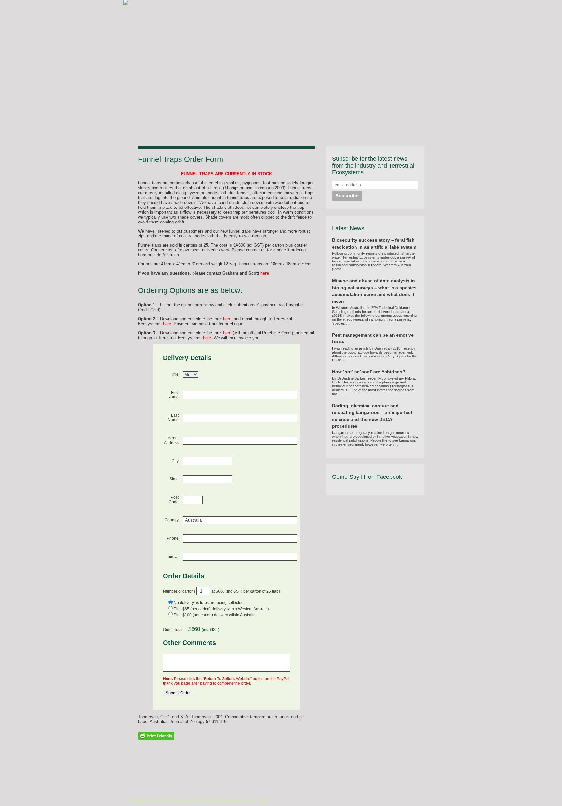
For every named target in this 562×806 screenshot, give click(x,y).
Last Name (173, 417)
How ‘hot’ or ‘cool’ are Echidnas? (368, 371)
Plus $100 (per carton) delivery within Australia (215, 615)
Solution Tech (254, 800)
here (264, 273)
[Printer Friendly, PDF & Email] (156, 735)
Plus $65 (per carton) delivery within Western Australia (221, 609)
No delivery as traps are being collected (209, 602)
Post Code (174, 499)
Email (173, 556)
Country (172, 520)
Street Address (171, 440)
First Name (173, 394)
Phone (173, 538)
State (174, 479)
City (175, 461)
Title (175, 374)
